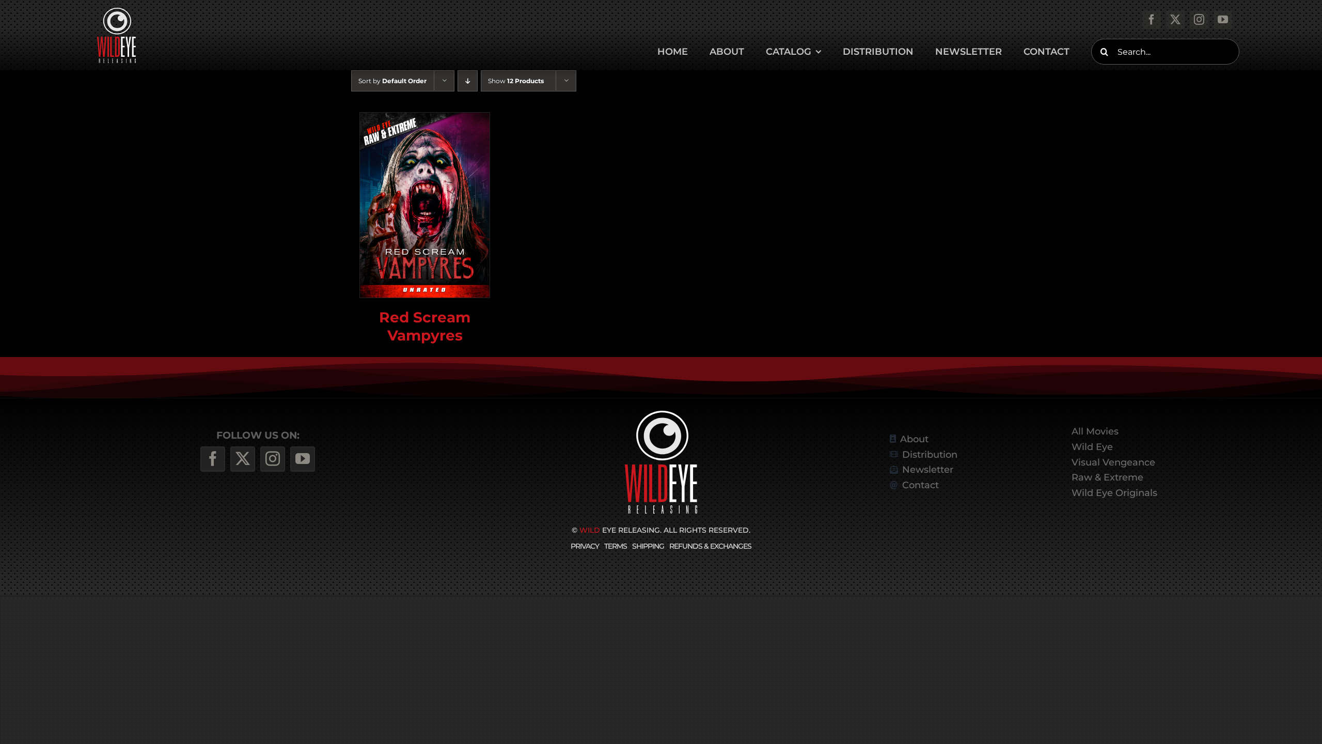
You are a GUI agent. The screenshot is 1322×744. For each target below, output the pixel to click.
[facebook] (1151, 19)
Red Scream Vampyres (424, 326)
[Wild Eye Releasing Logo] (116, 12)
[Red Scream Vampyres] (424, 205)
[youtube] (1223, 19)
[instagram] (1199, 19)
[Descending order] (468, 80)
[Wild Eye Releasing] (661, 415)
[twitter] (1175, 19)
